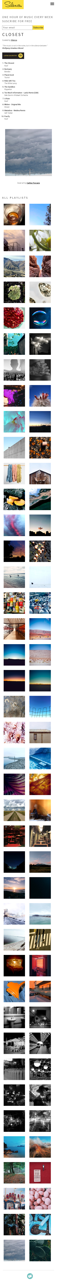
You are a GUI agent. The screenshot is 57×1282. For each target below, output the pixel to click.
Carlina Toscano (33, 183)
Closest (13, 34)
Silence (14, 40)
